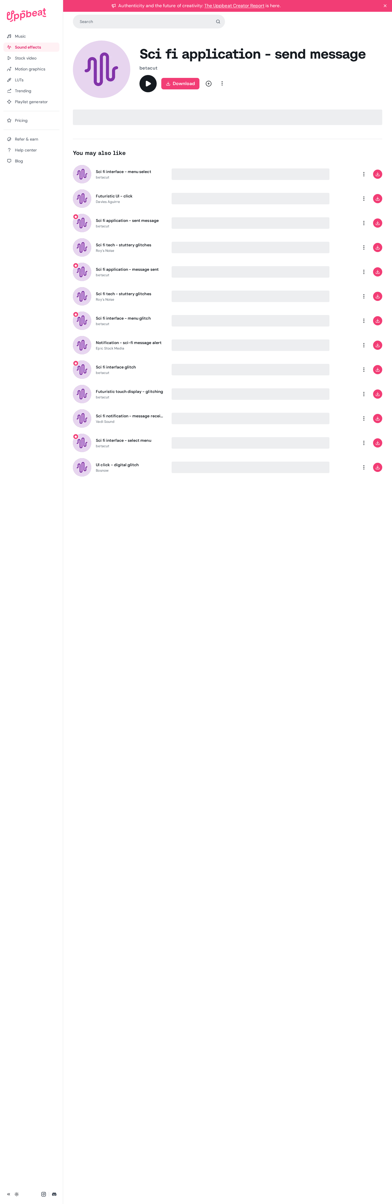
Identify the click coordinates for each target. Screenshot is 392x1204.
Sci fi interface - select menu (123, 440)
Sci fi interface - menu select (123, 171)
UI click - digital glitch (117, 464)
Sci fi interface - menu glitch (123, 318)
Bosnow (102, 470)
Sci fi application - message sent (127, 269)
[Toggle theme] (17, 1194)
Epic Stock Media (110, 348)
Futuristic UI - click (114, 196)
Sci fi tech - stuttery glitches (123, 244)
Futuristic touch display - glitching (129, 391)
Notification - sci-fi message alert (128, 342)
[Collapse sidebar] (9, 1194)
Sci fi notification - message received (130, 415)
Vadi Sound (105, 421)
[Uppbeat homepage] (31, 15)
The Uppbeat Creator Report (234, 6)
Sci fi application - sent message (127, 220)
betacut (148, 68)
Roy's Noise (105, 250)
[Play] (148, 83)
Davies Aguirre (108, 201)
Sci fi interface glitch (116, 367)
